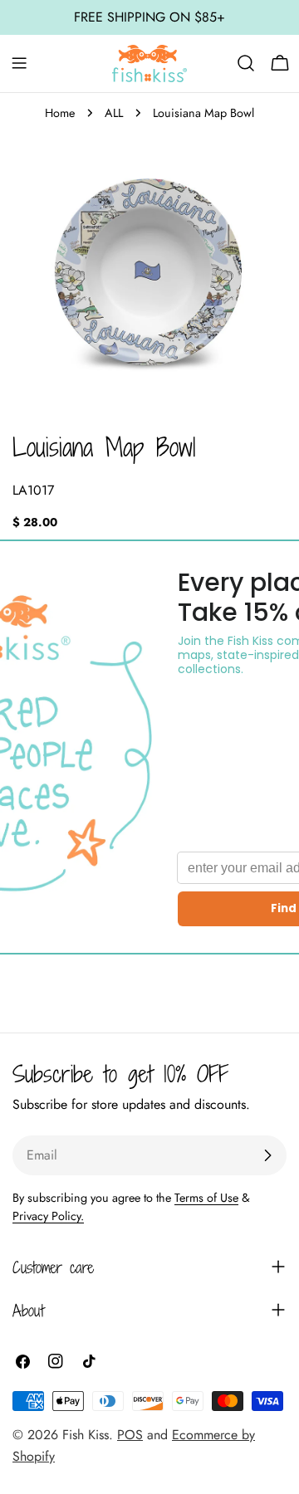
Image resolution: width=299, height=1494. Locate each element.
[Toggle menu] (19, 63)
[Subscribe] (267, 1155)
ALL (114, 113)
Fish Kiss (85, 1434)
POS (130, 1434)
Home (60, 113)
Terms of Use (206, 1197)
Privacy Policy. (48, 1216)
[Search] (245, 63)
